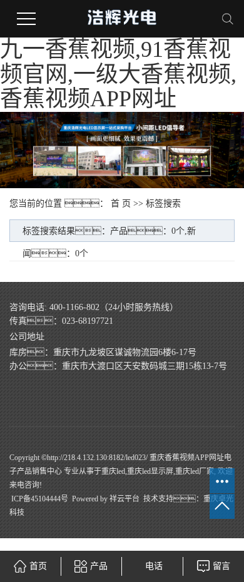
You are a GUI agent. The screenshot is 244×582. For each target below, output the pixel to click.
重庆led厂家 (194, 471)
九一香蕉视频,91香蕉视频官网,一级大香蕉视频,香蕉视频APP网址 (118, 74)
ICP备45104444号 (39, 498)
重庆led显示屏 (150, 471)
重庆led (113, 471)
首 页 (121, 203)
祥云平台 (124, 498)
